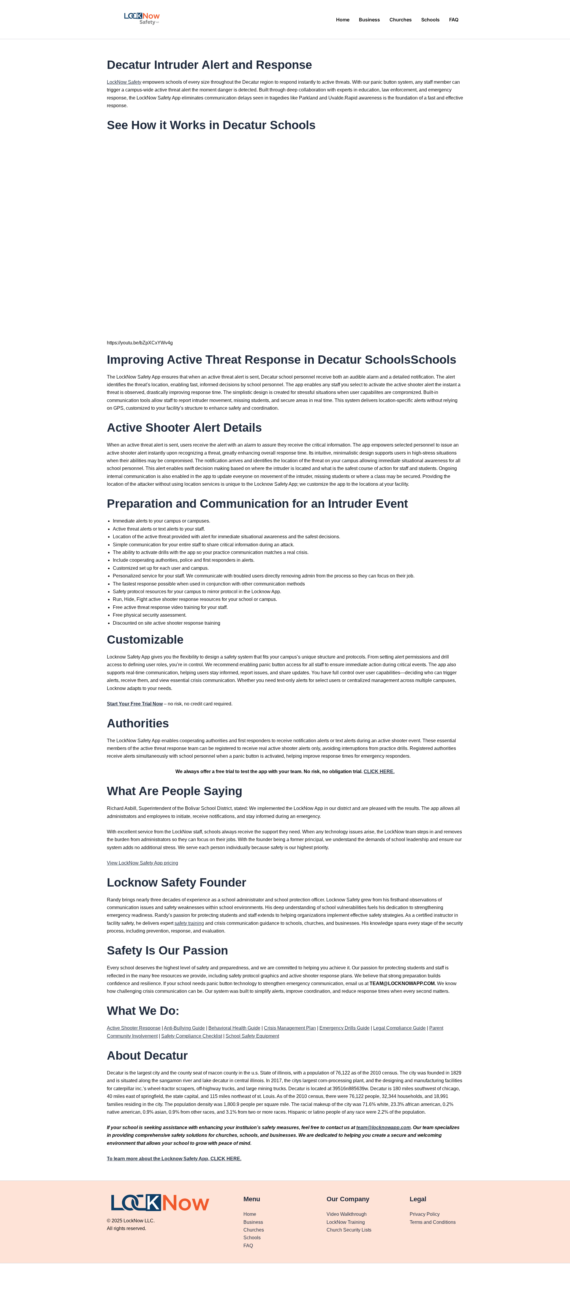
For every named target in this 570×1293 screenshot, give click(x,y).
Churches (401, 20)
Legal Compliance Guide (399, 1028)
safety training (189, 923)
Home (342, 20)
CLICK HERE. (379, 771)
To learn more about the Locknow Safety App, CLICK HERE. (174, 1158)
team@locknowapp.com (383, 1127)
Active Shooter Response (134, 1028)
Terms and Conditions (433, 1222)
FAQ (453, 20)
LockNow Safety (124, 82)
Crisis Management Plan (290, 1028)
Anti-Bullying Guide (184, 1028)
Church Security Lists (349, 1229)
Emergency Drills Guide (344, 1028)
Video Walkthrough (347, 1214)
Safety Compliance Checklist (191, 1036)
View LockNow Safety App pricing (142, 862)
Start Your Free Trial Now (135, 703)
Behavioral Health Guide (234, 1028)
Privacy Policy (425, 1214)
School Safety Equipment (252, 1036)
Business (369, 20)
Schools (430, 20)
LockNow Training (346, 1222)
